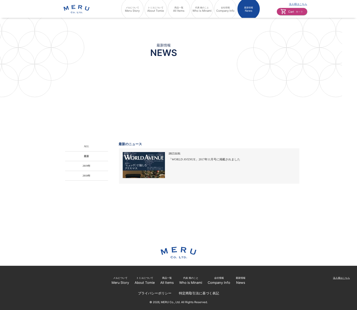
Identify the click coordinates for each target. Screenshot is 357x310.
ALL (86, 146)
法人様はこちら (298, 4)
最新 (86, 156)
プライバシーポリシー (154, 293)
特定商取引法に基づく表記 (199, 293)
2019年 (86, 165)
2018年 (86, 175)
